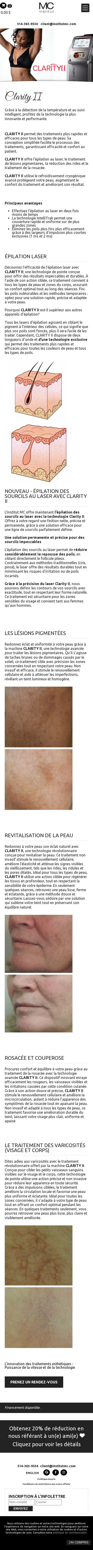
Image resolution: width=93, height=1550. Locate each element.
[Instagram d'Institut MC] (64, 1472)
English (32, 1472)
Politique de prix (46, 1479)
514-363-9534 (27, 24)
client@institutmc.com (58, 24)
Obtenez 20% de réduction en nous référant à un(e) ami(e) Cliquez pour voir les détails (46, 1436)
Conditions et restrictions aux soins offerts (46, 1484)
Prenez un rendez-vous (34, 1382)
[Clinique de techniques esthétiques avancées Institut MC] (46, 11)
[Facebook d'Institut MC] (55, 1472)
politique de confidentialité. (70, 1532)
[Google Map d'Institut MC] (46, 1472)
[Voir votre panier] (3, 5)
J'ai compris (78, 1542)
